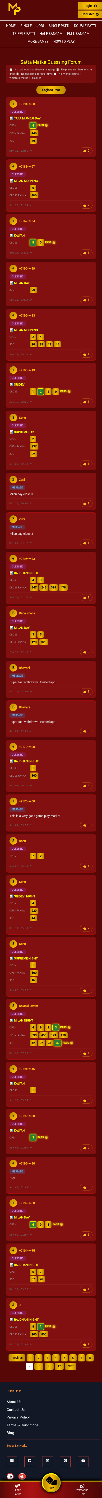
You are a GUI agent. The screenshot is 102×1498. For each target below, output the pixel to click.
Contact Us (16, 1410)
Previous (17, 1358)
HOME (11, 26)
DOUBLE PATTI (85, 26)
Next (71, 1366)
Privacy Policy (18, 1417)
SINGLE (26, 26)
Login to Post (51, 90)
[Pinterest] (65, 1461)
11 (49, 1366)
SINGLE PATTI (59, 26)
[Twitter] (29, 1461)
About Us (14, 1402)
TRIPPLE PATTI (24, 34)
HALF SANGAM (51, 34)
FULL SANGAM (78, 34)
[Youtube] (83, 1461)
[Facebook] (12, 1461)
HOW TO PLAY (64, 41)
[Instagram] (47, 1461)
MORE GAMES (38, 41)
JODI (40, 26)
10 (39, 1366)
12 (59, 1366)
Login (88, 6)
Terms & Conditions (23, 1425)
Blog (10, 1433)
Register (88, 14)
